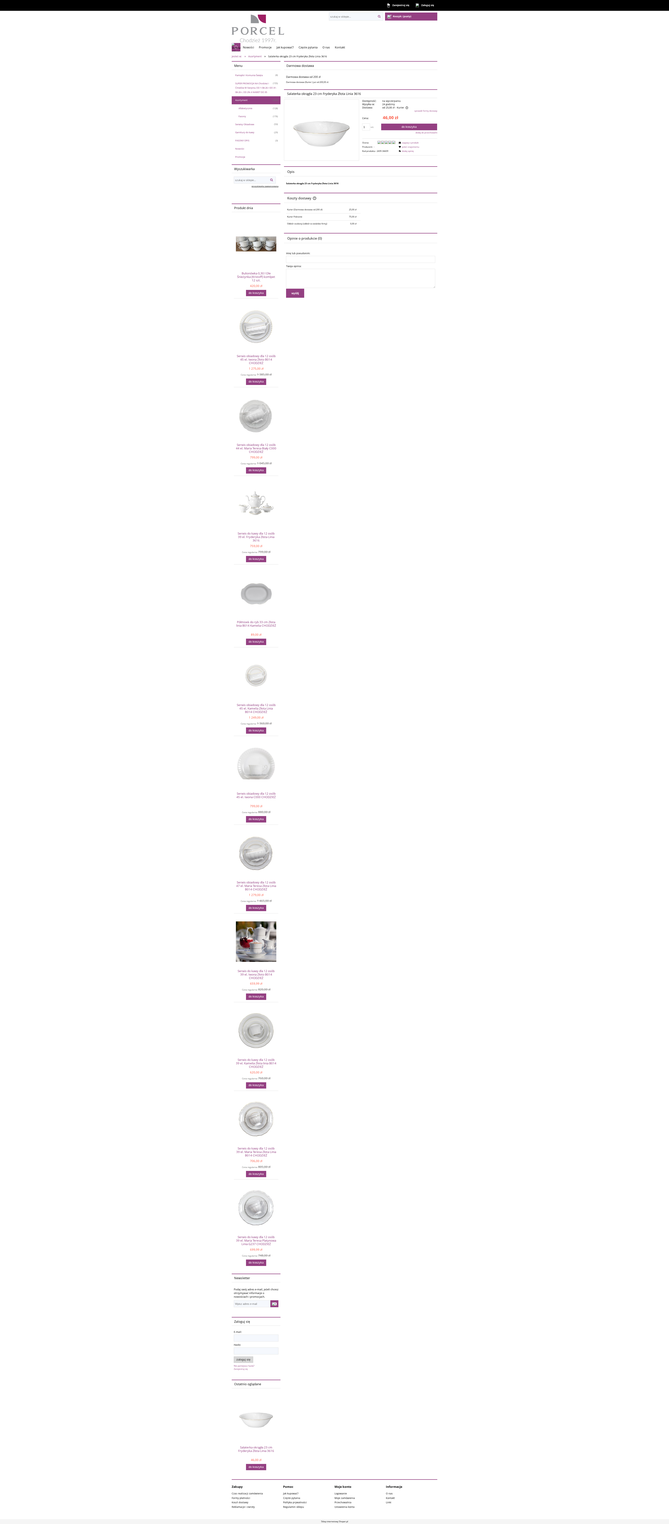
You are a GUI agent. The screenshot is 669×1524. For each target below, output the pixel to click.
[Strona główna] (258, 27)
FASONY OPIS (242, 140)
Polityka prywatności (295, 1502)
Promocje (240, 156)
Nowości (239, 148)
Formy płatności (241, 1498)
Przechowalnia (342, 1502)
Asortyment (241, 100)
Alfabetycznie (245, 108)
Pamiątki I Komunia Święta (249, 75)
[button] (408, 142)
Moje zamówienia (344, 1498)
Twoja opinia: (294, 266)
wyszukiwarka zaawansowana (265, 186)
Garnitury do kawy (244, 132)
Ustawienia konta (344, 1507)
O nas (389, 1493)
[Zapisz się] (274, 1303)
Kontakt (390, 1498)
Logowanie (340, 1493)
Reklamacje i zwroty (243, 1507)
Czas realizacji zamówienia (247, 1493)
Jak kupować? (290, 1493)
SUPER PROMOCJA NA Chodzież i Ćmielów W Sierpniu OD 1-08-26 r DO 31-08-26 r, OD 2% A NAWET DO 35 (255, 88)
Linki (388, 1502)
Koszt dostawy (240, 1502)
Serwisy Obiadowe (244, 124)
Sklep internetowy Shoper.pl (334, 1521)
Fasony (242, 116)
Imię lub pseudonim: (298, 253)
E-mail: (238, 1332)
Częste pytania (291, 1498)
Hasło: (237, 1344)
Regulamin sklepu (293, 1507)
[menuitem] (248, 47)
